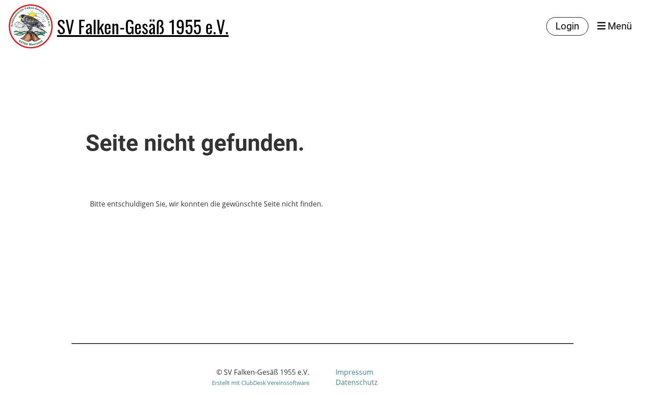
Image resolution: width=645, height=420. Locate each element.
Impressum (354, 372)
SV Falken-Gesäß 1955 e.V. (143, 26)
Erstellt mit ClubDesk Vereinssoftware (260, 383)
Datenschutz (356, 382)
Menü (619, 26)
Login (567, 26)
